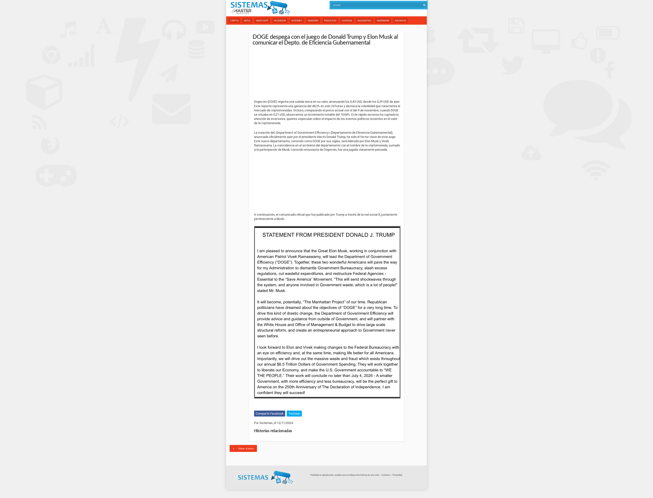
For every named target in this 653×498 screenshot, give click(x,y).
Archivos (400, 20)
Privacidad (397, 475)
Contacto (385, 475)
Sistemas (260, 8)
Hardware (383, 20)
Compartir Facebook (269, 413)
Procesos (330, 20)
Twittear (294, 413)
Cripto (234, 20)
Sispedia (347, 20)
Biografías (364, 20)
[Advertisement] (279, 73)
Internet (296, 20)
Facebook (280, 20)
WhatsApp (262, 20)
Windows (313, 20)
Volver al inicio (246, 448)
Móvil (247, 20)
